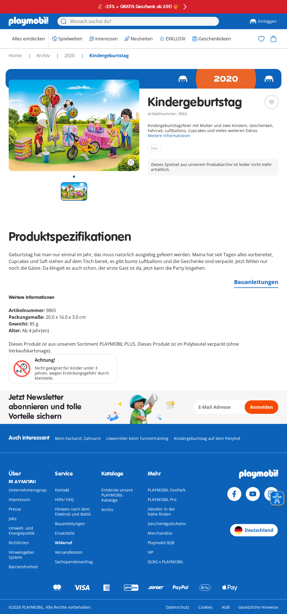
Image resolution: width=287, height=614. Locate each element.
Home (16, 55)
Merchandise (160, 533)
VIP (150, 552)
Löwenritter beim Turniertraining (137, 438)
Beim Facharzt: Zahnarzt (78, 438)
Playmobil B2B (161, 542)
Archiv (107, 509)
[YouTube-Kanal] (253, 494)
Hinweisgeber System (21, 555)
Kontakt (62, 490)
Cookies (205, 607)
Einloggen (267, 21)
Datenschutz (177, 607)
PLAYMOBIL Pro (162, 499)
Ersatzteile (65, 533)
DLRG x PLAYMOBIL (165, 561)
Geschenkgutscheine (167, 523)
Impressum (19, 499)
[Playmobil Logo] (28, 21)
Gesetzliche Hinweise (258, 607)
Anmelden (261, 407)
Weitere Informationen (169, 135)
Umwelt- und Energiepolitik (21, 530)
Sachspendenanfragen (76, 561)
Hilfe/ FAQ (64, 499)
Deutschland (259, 530)
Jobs (13, 518)
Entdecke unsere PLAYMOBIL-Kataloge (117, 495)
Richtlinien (19, 542)
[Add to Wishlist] (271, 102)
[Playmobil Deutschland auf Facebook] (234, 494)
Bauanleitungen (256, 282)
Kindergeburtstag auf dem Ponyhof (207, 438)
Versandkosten (69, 552)
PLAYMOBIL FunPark (166, 490)
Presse (15, 509)
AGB (226, 607)
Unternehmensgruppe (30, 490)
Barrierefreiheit (23, 566)
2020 (70, 55)
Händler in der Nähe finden (161, 511)
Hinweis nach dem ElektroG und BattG (73, 511)
